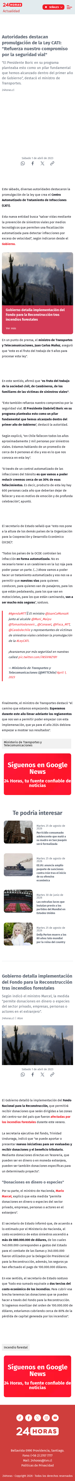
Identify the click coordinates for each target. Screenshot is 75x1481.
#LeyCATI (22, 640)
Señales (54, 7)
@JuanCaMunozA (56, 613)
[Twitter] (42, 163)
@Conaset (44, 624)
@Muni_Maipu (41, 619)
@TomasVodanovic (21, 624)
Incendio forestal (16, 1347)
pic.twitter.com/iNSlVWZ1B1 (37, 657)
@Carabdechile (19, 630)
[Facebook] (33, 163)
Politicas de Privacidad (37, 1465)
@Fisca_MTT (61, 624)
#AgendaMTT (17, 613)
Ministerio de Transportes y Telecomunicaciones (23, 743)
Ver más (11, 328)
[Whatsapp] (23, 163)
